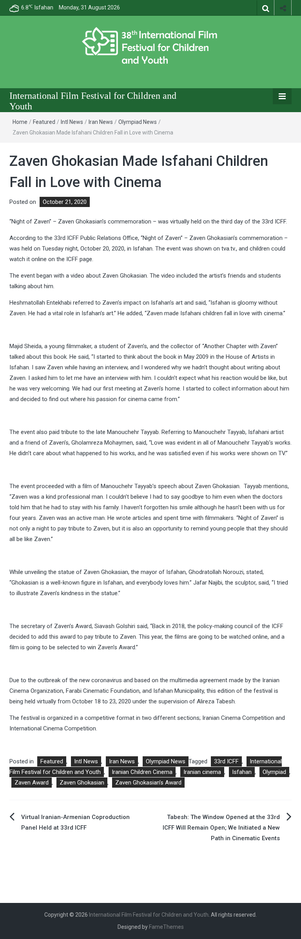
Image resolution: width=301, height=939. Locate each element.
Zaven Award (32, 782)
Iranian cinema (202, 772)
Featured (44, 122)
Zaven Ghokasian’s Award (148, 782)
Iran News (101, 122)
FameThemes (166, 927)
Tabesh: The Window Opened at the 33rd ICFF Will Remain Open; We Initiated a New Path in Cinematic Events (221, 828)
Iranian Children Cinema (142, 772)
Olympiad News (137, 122)
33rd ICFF (226, 761)
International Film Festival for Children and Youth (149, 915)
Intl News (72, 122)
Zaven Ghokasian (82, 782)
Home (20, 122)
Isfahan (242, 772)
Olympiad (274, 772)
